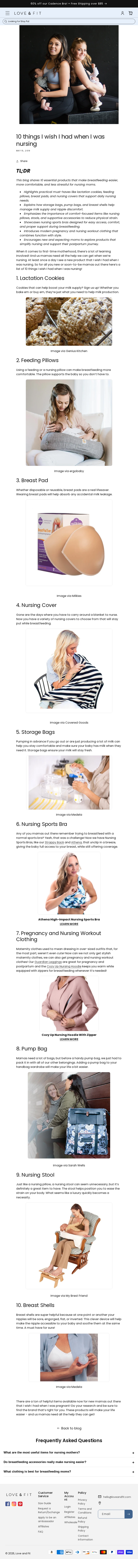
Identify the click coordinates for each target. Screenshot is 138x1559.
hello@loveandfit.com (117, 1497)
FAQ (40, 1531)
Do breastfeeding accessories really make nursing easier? (45, 1462)
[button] (7, 13)
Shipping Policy (83, 1528)
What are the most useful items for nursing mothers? (42, 1452)
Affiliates (43, 1526)
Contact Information (85, 1537)
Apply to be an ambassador (47, 1519)
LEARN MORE (69, 924)
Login (67, 1506)
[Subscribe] (128, 1514)
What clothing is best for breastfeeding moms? (37, 1471)
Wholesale (70, 1522)
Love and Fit (23, 1553)
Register (69, 1512)
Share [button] (23, 161)
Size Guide (44, 1503)
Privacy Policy (82, 1501)
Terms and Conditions (85, 1510)
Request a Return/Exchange (49, 1510)
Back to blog (71, 1428)
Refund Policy (82, 1519)
